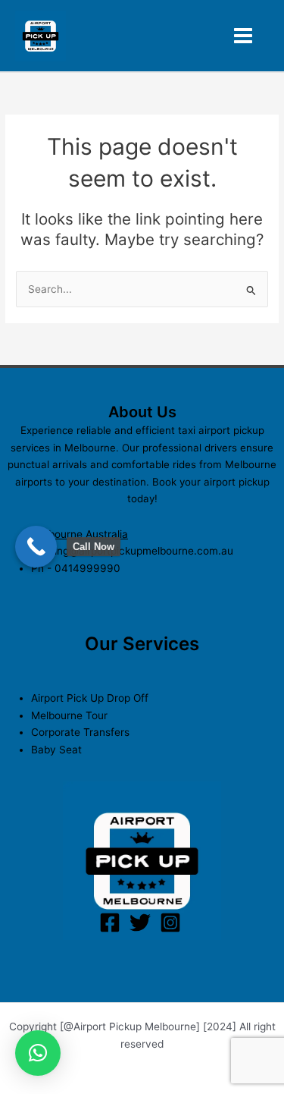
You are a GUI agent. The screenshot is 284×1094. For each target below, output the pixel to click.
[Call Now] (36, 546)
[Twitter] (140, 922)
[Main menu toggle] (243, 36)
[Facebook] (109, 922)
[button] (38, 1053)
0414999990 (87, 568)
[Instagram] (170, 922)
